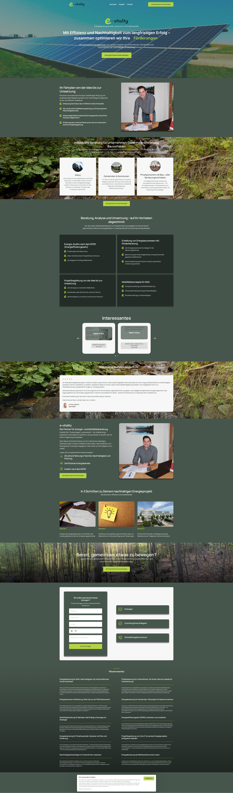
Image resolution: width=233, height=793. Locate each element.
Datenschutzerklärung (85, 789)
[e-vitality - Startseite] (76, 4)
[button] (154, 338)
